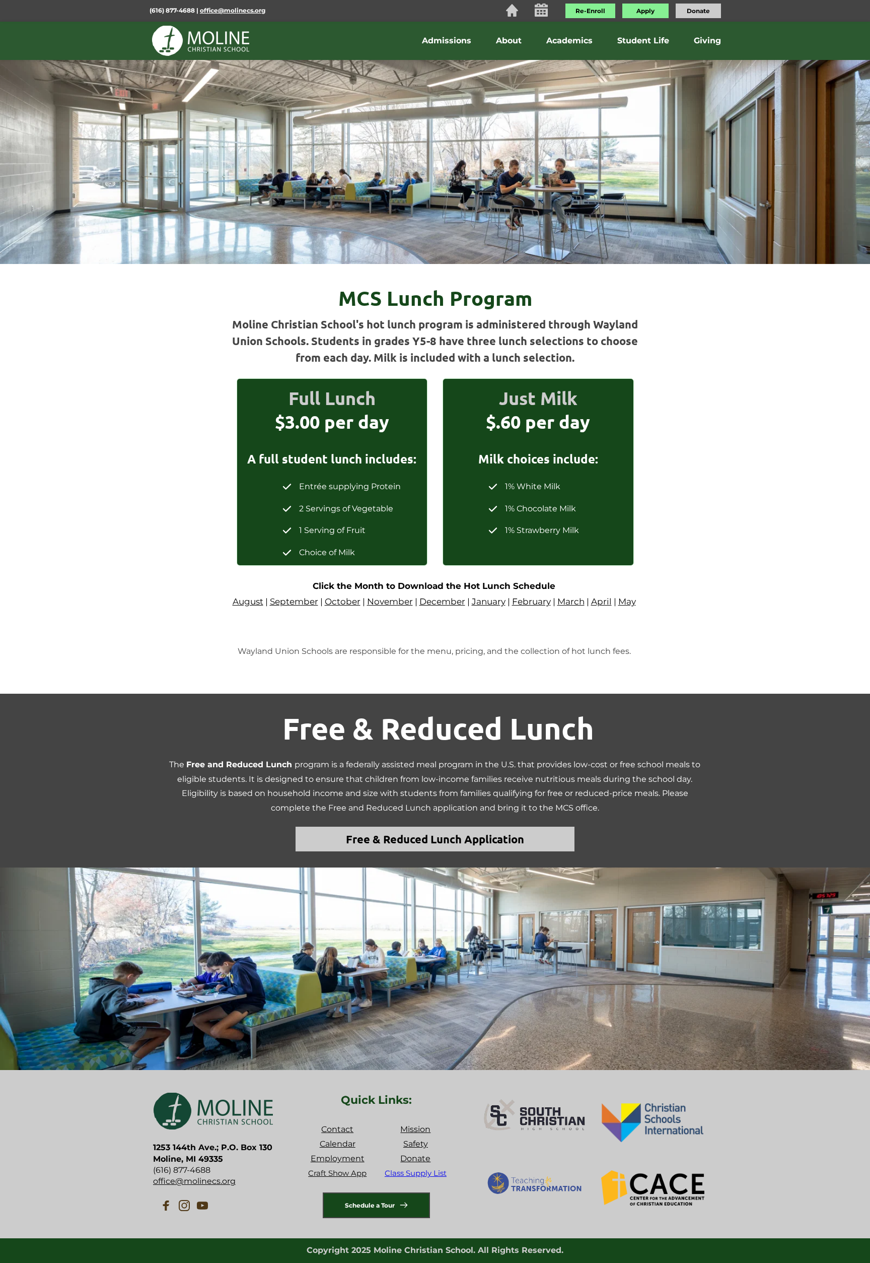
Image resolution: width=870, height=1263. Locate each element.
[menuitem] (446, 41)
